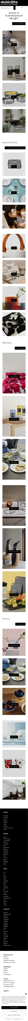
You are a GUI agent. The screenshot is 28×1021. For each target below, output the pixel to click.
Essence (5, 886)
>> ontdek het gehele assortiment (15, 147)
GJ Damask (5, 844)
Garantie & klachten (9, 960)
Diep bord (5, 916)
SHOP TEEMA (14, 704)
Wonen (5, 829)
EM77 (4, 884)
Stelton (5, 863)
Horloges (5, 923)
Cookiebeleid (8, 1018)
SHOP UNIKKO (14, 766)
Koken (4, 824)
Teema (5, 901)
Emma (4, 882)
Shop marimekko (14, 376)
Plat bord (5, 931)
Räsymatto (5, 896)
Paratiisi (5, 894)
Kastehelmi (6, 887)
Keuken (5, 822)
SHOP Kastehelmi (14, 645)
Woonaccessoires (7, 945)
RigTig (4, 859)
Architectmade (6, 839)
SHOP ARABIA (14, 462)
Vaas (4, 940)
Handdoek (5, 921)
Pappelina (5, 854)
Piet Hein (5, 857)
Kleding (5, 969)
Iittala (4, 845)
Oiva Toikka (6, 891)
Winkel (5, 970)
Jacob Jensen (6, 847)
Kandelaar (5, 924)
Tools (4, 903)
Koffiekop (5, 926)
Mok (4, 929)
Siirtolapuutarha (7, 898)
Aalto (4, 875)
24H (4, 872)
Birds (4, 879)
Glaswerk (5, 821)
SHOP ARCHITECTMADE (14, 551)
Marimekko (5, 851)
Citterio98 (5, 881)
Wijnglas (5, 943)
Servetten (5, 935)
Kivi (4, 889)
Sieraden (5, 826)
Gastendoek (6, 919)
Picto (4, 856)
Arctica (5, 877)
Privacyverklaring (17, 1018)
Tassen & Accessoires (8, 827)
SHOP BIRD (14, 796)
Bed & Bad (5, 817)
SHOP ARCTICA (14, 674)
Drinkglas (5, 917)
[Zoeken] (14, 8)
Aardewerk (5, 815)
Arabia (4, 837)
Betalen (5, 957)
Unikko (5, 905)
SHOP (14, 44)
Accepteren (14, 1007)
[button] (26, 993)
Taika (4, 900)
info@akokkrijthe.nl (8, 986)
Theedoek (5, 936)
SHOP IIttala (14, 508)
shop (14, 96)
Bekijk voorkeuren (14, 1015)
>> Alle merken (20, 348)
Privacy (5, 972)
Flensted (5, 842)
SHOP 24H (14, 736)
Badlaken (5, 912)
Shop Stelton (14, 419)
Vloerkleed (5, 942)
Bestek (4, 819)
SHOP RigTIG (14, 594)
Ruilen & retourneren (9, 962)
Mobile (5, 928)
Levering (5, 958)
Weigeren (14, 1011)
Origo (4, 893)
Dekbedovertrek (7, 914)
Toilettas (5, 938)
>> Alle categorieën (19, 23)
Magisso (5, 849)
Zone (4, 864)
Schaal (4, 933)
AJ (3, 874)
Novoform (5, 852)
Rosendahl (5, 861)
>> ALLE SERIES (20, 624)
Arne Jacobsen (6, 840)
